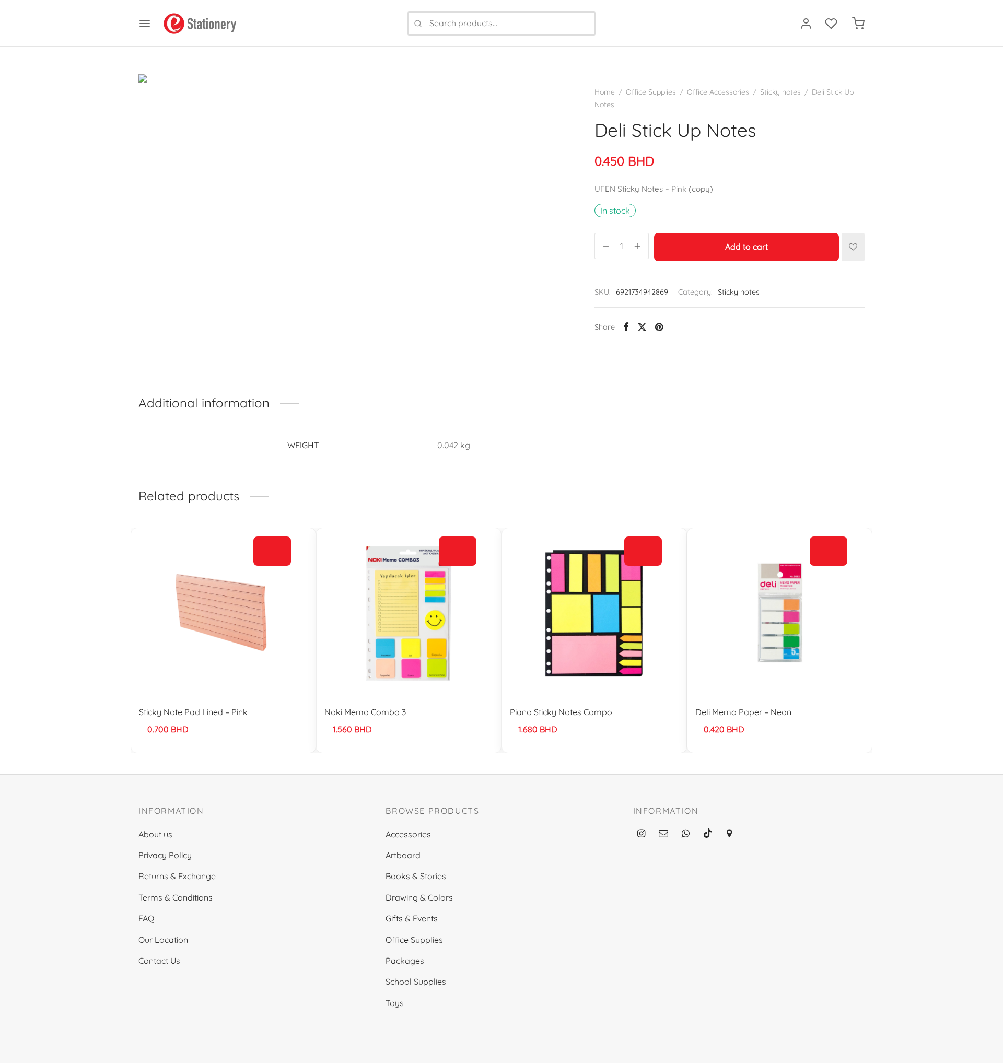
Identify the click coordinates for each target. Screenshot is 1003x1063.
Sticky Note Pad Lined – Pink (193, 712)
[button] (272, 551)
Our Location (163, 939)
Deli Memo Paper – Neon (743, 712)
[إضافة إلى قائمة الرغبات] (853, 247)
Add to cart (746, 246)
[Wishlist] (832, 23)
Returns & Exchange (177, 876)
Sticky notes (780, 92)
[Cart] (858, 23)
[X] (642, 327)
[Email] (663, 834)
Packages (405, 960)
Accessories (408, 834)
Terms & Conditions (175, 897)
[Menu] (144, 23)
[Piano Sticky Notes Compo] (594, 612)
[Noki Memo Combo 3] (408, 612)
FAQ (146, 918)
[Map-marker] (729, 834)
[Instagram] (641, 834)
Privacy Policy (165, 855)
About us (155, 834)
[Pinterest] (659, 327)
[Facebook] (626, 327)
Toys (395, 1003)
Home (604, 92)
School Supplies (416, 981)
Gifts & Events (412, 918)
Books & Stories (416, 876)
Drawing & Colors (419, 897)
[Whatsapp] (686, 834)
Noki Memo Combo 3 (365, 712)
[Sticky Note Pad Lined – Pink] (223, 612)
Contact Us (159, 960)
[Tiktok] (708, 834)
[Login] (806, 23)
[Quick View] (272, 575)
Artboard (403, 855)
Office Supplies (651, 92)
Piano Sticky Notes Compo (561, 712)
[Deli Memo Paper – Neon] (779, 612)
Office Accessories (718, 92)
